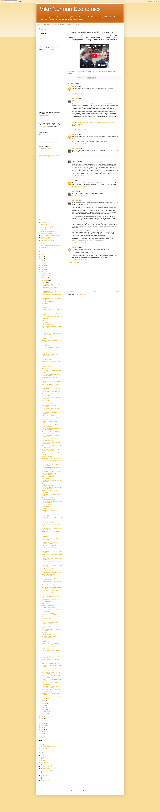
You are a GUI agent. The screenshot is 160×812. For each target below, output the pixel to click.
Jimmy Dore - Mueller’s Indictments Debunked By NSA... (51, 673)
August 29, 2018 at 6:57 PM (79, 93)
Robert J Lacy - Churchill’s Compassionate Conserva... (49, 614)
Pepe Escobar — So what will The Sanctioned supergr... (50, 542)
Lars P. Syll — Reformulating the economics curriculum (50, 474)
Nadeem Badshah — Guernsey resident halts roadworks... (52, 647)
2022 (42, 263)
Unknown (44, 775)
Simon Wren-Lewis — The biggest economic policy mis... (50, 532)
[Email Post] (85, 77)
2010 (42, 731)
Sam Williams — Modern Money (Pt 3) (51, 391)
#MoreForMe (45, 603)
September (45, 280)
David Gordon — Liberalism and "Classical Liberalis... (50, 623)
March (44, 709)
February (44, 711)
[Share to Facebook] (93, 78)
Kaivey (44, 760)
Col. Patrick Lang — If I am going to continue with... (51, 569)
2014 (42, 723)
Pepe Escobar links (47, 456)
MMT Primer (44, 243)
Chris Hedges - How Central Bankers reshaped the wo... (51, 358)
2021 (42, 265)
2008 (42, 736)
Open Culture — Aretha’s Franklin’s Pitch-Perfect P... (51, 593)
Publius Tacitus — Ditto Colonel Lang (51, 572)
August (44, 282)
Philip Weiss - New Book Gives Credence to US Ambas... (50, 378)
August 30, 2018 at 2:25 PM (79, 259)
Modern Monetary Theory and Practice (50, 245)
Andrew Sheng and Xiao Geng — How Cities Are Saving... (51, 362)
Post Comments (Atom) (80, 294)
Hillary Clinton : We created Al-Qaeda (51, 458)
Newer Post (71, 291)
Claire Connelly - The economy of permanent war (50, 310)
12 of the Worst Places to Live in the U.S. (52, 316)
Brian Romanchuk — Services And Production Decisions (50, 660)
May (43, 705)
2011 (42, 729)
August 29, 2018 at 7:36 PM (79, 175)
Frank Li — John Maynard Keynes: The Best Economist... (52, 341)
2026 (42, 254)
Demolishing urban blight (48, 301)
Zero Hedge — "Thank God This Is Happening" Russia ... (50, 432)
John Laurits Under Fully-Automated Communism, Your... (51, 385)
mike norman (45, 780)
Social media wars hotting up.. (49, 585)
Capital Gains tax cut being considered (51, 304)
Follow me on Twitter (44, 148)
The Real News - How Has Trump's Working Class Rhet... (51, 355)
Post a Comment (74, 262)
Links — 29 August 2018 (48, 324)
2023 (42, 261)
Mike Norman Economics (70, 9)
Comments (44, 39)
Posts (42, 36)
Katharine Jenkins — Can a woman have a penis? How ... (51, 292)
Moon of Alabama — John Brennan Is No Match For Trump (51, 588)
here (47, 126)
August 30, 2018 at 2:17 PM (79, 242)
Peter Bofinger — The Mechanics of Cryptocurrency (51, 600)
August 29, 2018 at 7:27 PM (79, 154)
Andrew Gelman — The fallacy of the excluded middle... (51, 575)
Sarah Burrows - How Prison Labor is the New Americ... (51, 481)
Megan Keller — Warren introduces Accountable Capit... (51, 644)
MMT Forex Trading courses (48, 746)
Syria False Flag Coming (48, 415)
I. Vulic (44, 757)
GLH (73, 180)
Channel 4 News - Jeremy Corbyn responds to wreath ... (50, 669)
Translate (51, 49)
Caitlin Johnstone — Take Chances (51, 654)
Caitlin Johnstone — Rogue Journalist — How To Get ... (51, 334)
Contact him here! (43, 115)
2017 (42, 716)
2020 (42, 267)
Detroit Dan (45, 755)
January (44, 714)
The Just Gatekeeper (47, 770)
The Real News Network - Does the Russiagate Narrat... (51, 687)
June (43, 703)
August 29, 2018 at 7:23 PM (79, 143)
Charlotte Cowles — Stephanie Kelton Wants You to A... (51, 548)
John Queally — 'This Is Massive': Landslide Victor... (50, 413)
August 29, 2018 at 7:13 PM (79, 129)
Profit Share (45, 318)
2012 (42, 727)
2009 (42, 734)
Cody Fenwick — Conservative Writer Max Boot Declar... (51, 488)
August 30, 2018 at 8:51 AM (79, 195)
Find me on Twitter (45, 222)
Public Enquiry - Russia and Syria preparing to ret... (50, 491)
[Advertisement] (94, 277)
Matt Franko (75, 86)
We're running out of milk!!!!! (49, 605)
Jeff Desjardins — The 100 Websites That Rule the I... (51, 630)
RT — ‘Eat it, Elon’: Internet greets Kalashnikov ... (50, 465)
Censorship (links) (46, 508)
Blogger (87, 791)
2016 (42, 718)
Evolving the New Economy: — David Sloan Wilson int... (51, 429)
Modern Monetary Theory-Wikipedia (50, 235)
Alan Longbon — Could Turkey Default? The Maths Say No (52, 676)
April (43, 707)
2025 (42, 256)
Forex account (44, 224)
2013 (42, 725)
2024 (42, 258)
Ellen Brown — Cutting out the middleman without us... (49, 484)
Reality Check (45, 368)
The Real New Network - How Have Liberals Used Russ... (51, 284)
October (44, 278)
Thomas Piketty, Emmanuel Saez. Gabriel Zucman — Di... (50, 288)
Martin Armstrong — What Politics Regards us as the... (50, 425)
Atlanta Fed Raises (47, 401)
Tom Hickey (75, 98)
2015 (42, 721)
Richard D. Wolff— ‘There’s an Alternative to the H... (49, 637)
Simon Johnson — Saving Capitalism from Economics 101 (51, 295)
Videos (77, 24)
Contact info (47, 24)
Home (39, 24)
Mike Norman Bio (59, 24)
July (43, 701)
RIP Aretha (44, 620)
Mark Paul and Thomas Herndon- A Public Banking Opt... (51, 562)
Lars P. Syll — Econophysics (49, 545)
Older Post (117, 291)
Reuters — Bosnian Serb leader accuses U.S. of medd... (50, 498)
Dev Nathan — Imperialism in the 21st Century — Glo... (51, 582)
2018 (42, 271)
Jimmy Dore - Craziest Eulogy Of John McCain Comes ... (51, 375)
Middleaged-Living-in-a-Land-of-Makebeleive (50, 765)
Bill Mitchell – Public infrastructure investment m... (50, 477)
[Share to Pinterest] (95, 78)
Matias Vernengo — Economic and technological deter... (50, 365)
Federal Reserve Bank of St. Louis (49, 233)
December (45, 273)
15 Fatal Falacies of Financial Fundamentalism (48, 241)
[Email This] (88, 78)
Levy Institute (44, 247)
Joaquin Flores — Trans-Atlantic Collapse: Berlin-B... (50, 521)
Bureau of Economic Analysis (48, 231)
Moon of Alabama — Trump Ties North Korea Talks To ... (51, 418)
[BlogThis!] (90, 78)
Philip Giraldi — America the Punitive (51, 590)
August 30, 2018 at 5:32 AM (79, 186)
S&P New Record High (48, 403)
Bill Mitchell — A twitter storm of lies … (51, 663)
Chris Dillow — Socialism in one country (52, 471)
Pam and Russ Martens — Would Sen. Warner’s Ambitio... (51, 690)
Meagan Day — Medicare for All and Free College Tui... (51, 439)
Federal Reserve (45, 229)
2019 (42, 269)
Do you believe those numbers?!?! (50, 607)
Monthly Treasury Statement (48, 228)
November (45, 275)
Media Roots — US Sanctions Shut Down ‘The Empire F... (51, 450)
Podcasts (69, 24)
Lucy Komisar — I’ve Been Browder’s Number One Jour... (51, 502)
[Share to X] (92, 78)
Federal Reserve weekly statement (49, 226)
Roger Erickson (46, 768)
